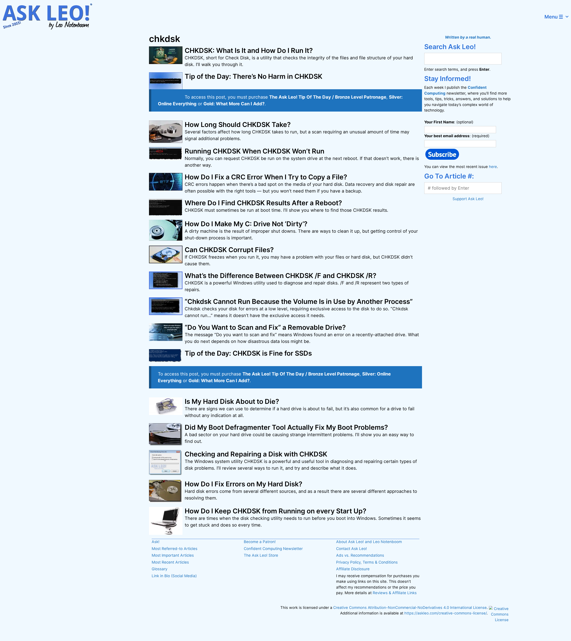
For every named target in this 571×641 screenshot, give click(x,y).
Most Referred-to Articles (174, 548)
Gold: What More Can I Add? (234, 103)
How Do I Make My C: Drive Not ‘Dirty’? (246, 224)
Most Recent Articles (170, 562)
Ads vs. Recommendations (360, 555)
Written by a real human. (468, 37)
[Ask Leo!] (50, 16)
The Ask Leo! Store (261, 555)
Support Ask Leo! (468, 199)
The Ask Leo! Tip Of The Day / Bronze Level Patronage (327, 97)
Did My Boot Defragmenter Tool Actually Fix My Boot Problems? (286, 427)
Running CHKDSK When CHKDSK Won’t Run (254, 151)
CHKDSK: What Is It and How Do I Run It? (249, 50)
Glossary (159, 569)
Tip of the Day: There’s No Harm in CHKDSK (253, 76)
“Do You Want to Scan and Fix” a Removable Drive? (265, 327)
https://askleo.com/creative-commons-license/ (445, 613)
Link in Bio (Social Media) (174, 576)
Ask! (155, 541)
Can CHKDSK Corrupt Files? (229, 250)
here (493, 166)
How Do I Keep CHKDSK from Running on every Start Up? (275, 511)
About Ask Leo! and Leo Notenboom (369, 541)
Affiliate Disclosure (353, 569)
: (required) (456, 136)
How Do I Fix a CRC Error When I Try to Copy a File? (266, 177)
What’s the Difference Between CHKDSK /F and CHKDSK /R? (280, 276)
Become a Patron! (260, 541)
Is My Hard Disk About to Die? (232, 401)
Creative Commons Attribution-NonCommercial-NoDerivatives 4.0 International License (410, 607)
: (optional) (448, 122)
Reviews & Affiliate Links (395, 593)
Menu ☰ (553, 17)
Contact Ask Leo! (351, 548)
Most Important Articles (173, 555)
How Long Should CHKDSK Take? (238, 124)
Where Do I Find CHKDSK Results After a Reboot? (263, 203)
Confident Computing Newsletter (273, 548)
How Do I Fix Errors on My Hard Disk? (243, 484)
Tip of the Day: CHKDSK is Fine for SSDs (248, 353)
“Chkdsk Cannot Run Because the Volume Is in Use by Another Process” (299, 301)
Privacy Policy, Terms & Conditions (367, 562)
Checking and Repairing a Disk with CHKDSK (256, 454)
